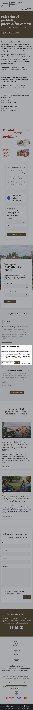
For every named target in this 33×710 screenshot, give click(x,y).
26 (13, 184)
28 (19, 184)
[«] (8, 167)
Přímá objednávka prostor (23, 676)
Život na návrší (16, 436)
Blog (16, 652)
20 (16, 181)
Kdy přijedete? (8, 283)
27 (16, 184)
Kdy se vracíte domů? (10, 292)
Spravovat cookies (26, 363)
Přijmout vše (16, 362)
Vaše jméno (5, 543)
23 (24, 181)
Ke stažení (5, 676)
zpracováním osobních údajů (12, 593)
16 (24, 178)
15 (21, 178)
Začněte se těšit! (10, 301)
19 (13, 181)
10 (8, 178)
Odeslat (27, 597)
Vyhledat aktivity (16, 234)
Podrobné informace (26, 357)
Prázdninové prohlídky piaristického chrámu (14, 70)
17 (8, 181)
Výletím (16, 648)
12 (13, 178)
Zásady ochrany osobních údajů (21, 678)
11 (11, 178)
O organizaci (13, 676)
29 (21, 184)
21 (19, 181)
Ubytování (16, 644)
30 (24, 184)
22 (21, 181)
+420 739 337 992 (11, 708)
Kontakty (16, 654)
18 (11, 181)
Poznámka (5, 566)
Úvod (15, 641)
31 (8, 187)
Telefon (4, 559)
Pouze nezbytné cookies (7, 362)
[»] (24, 167)
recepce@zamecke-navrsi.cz (24, 708)
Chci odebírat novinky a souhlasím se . (14, 592)
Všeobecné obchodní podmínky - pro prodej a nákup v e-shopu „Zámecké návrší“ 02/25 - (16, 687)
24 (8, 184)
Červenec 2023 (16, 167)
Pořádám (16, 646)
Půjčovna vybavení (8, 678)
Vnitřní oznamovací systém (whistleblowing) (16, 685)
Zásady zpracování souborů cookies (16, 680)
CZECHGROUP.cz (27, 670)
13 (16, 178)
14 (19, 178)
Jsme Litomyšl (16, 650)
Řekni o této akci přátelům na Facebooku (18, 198)
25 (11, 184)
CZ (29, 4)
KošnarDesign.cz (13, 670)
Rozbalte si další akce (7, 342)
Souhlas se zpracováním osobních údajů (16, 683)
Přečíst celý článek (6, 467)
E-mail (4, 551)
